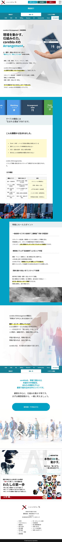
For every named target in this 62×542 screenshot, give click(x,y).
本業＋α (51, 2)
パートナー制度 (22, 532)
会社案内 (42, 2)
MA (16, 18)
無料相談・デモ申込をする (31, 407)
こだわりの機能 (51, 14)
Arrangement (56, 18)
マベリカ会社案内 (37, 528)
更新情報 (21, 533)
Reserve (28, 18)
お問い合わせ (32, 2)
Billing (21, 18)
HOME (20, 521)
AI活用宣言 (35, 522)
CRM (6, 18)
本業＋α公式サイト (37, 530)
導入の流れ (21, 526)
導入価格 (21, 530)
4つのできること (23, 522)
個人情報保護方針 (37, 524)
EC (34, 18)
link (31, 462)
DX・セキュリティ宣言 (38, 521)
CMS (11, 18)
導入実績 (21, 528)
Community (41, 18)
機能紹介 (11, 14)
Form (48, 18)
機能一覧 (31, 14)
